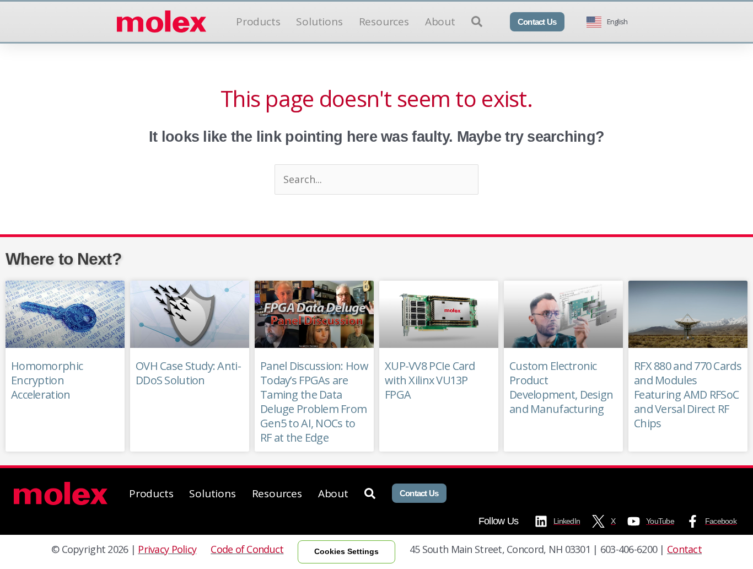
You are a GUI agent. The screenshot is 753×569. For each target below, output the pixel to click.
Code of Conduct (247, 549)
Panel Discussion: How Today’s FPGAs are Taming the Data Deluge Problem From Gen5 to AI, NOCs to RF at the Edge (314, 401)
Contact (684, 549)
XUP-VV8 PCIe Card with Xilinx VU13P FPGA (430, 380)
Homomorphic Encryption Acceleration (47, 380)
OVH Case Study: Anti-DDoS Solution (188, 373)
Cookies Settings (346, 551)
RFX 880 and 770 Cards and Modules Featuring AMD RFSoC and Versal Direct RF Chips (687, 394)
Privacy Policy (167, 549)
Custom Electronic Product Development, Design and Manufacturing (561, 387)
